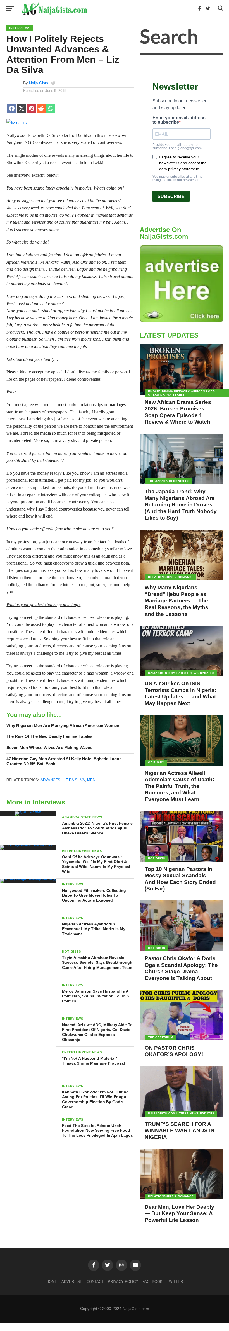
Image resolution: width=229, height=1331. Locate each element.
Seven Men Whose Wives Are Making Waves (49, 747)
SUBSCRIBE (171, 196)
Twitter (175, 1281)
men (91, 780)
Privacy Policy (123, 1281)
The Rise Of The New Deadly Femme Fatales (49, 736)
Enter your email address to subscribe (179, 120)
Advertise (71, 1281)
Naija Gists (38, 83)
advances (50, 780)
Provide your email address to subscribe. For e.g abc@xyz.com (177, 146)
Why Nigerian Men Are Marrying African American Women (62, 725)
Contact (95, 1281)
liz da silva (74, 780)
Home (51, 1281)
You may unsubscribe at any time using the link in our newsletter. (177, 178)
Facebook (152, 1281)
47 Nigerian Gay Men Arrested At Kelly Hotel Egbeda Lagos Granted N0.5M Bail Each (63, 761)
